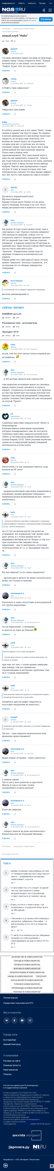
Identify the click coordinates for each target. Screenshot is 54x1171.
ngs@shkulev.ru (36, 1117)
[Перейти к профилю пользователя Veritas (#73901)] (5, 81)
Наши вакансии (10, 1069)
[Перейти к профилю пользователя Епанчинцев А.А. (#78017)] (5, 595)
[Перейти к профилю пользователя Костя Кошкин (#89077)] (5, 283)
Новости (32, 3)
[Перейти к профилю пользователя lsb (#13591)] (5, 416)
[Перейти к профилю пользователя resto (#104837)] (5, 460)
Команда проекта (12, 1065)
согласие (32, 20)
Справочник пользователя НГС (18, 1003)
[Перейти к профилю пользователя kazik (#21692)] (5, 514)
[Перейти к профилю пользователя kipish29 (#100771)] (5, 51)
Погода (42, 3)
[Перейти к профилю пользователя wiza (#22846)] (5, 222)
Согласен (46, 19)
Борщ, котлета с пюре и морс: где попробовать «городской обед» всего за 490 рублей (29, 907)
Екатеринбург (9, 1040)
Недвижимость (8, 3)
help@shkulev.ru (23, 1124)
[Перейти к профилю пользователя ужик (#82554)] (5, 347)
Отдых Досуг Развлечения (23, 29)
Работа (22, 3)
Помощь (7, 1074)
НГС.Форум (6, 29)
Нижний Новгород (12, 1044)
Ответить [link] (6, 71)
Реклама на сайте (11, 1061)
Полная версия (10, 998)
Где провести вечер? (10, 32)
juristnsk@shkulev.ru (35, 1122)
